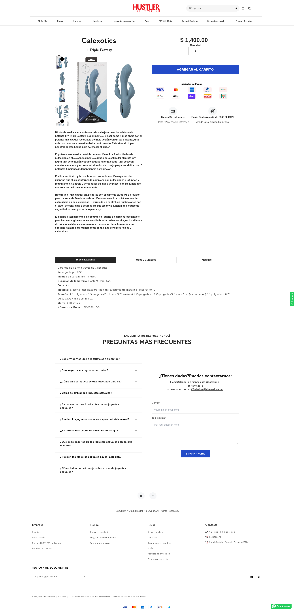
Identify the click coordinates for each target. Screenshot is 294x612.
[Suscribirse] (83, 576)
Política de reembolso (80, 596)
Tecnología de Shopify (59, 596)
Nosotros (36, 532)
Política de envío (139, 596)
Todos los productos (100, 532)
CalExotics (101, 267)
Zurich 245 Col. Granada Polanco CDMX (228, 542)
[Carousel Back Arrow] (62, 59)
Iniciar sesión (38, 537)
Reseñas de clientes (42, 548)
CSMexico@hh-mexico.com (222, 531)
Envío (150, 548)
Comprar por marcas (100, 543)
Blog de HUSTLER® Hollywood (47, 543)
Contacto (152, 537)
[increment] (206, 51)
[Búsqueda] (236, 8)
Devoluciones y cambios (159, 543)
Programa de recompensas (103, 537)
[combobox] (212, 8)
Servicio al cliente (156, 532)
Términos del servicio (121, 596)
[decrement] (184, 51)
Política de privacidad (101, 596)
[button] (249, 8)
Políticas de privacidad (159, 553)
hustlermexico (44, 596)
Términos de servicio (158, 559)
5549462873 (215, 536)
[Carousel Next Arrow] (62, 121)
